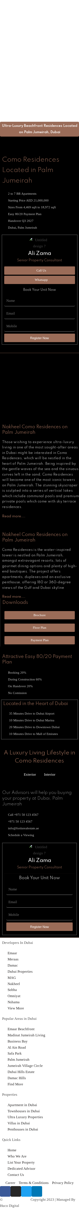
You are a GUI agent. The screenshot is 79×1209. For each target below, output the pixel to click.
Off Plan (6, 60)
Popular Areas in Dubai (19, 1019)
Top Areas (7, 66)
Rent (3, 72)
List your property (13, 78)
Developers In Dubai (17, 943)
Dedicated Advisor (14, 84)
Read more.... (13, 516)
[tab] (13, 517)
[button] (39, 97)
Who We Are (9, 90)
